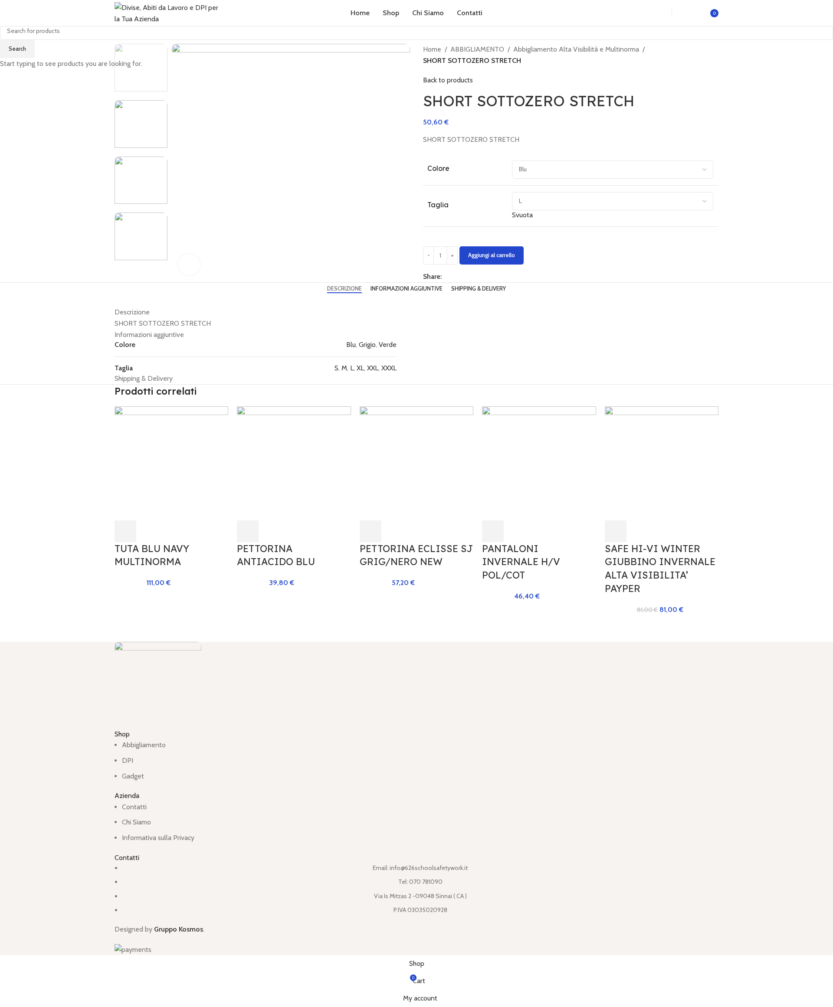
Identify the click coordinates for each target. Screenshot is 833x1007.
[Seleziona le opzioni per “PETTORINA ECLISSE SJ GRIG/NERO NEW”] (370, 531)
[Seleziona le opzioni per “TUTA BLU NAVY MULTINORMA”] (125, 531)
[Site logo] (169, 12)
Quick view (149, 531)
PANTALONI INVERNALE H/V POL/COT (521, 562)
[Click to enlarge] (189, 264)
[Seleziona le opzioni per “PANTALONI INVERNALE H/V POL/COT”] (493, 531)
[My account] (688, 13)
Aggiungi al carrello (491, 255)
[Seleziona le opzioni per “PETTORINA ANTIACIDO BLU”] (248, 531)
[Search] (656, 13)
